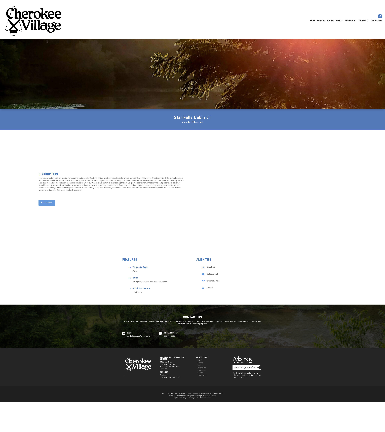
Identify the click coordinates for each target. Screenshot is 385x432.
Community (363, 21)
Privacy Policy (219, 393)
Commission (376, 21)
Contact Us (164, 369)
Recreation (350, 21)
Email (129, 333)
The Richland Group (204, 398)
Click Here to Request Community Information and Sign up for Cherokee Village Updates (247, 375)
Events (339, 21)
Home (312, 21)
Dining (330, 21)
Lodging (321, 21)
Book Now (47, 202)
